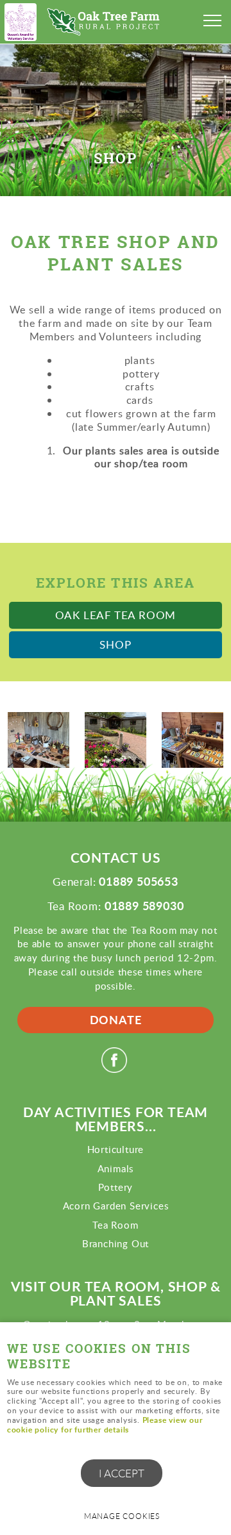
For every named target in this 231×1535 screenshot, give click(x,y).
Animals (116, 1168)
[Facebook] (115, 1068)
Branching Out (115, 1243)
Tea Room (115, 1224)
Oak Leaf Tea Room (115, 615)
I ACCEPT (121, 1473)
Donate (116, 1019)
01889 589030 (144, 905)
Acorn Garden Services (116, 1205)
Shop (115, 644)
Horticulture (115, 1149)
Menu (212, 20)
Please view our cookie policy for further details (105, 1425)
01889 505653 (138, 881)
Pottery (115, 1187)
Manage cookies (122, 1516)
